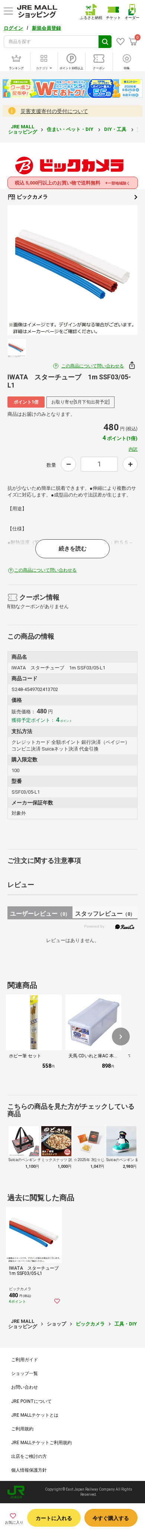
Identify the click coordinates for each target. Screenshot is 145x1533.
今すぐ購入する (111, 1518)
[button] (121, 1036)
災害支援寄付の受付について (54, 111)
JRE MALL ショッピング (22, 129)
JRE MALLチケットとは (34, 1415)
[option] (72, 270)
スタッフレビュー (105, 913)
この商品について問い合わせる (92, 366)
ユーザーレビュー (40, 913)
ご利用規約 (22, 1428)
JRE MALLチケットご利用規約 (41, 1442)
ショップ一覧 (24, 1373)
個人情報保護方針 (29, 1470)
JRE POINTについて (31, 1401)
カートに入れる (54, 1518)
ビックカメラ (32, 197)
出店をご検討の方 (29, 1456)
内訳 (133, 449)
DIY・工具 (116, 129)
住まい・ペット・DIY (70, 129)
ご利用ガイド (24, 1359)
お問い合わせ (24, 1387)
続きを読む (73, 548)
